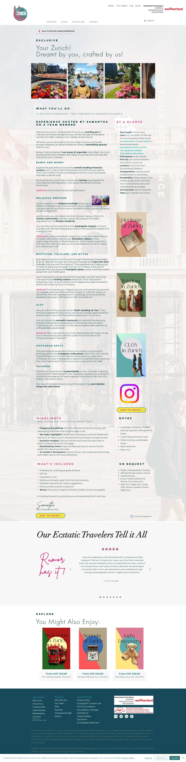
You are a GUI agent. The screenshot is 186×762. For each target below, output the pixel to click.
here (145, 141)
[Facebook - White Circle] (131, 716)
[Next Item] (150, 80)
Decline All (161, 758)
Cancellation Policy (129, 147)
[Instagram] (121, 716)
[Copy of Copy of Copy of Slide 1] (113, 597)
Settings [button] (148, 758)
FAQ (128, 450)
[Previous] (70, 569)
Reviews (59, 710)
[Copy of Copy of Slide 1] (110, 597)
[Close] (182, 758)
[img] (93, 654)
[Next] (150, 569)
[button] (64, 20)
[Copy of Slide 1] (103, 597)
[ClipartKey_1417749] (116, 716)
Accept (175, 758)
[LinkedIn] (126, 716)
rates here (128, 141)
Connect (37, 716)
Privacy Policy (128, 758)
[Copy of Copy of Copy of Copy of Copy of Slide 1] (120, 597)
